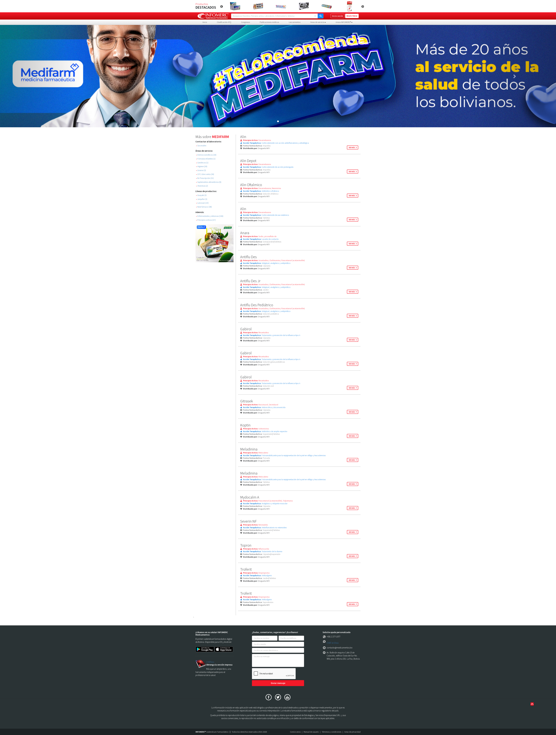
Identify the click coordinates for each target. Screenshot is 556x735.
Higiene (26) (201, 166)
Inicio (205, 22)
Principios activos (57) (206, 220)
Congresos (245, 22)
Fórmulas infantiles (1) (205, 159)
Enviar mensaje (278, 683)
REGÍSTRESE (351, 16)
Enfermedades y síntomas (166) (209, 216)
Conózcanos (295, 732)
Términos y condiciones (331, 732)
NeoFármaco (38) (204, 207)
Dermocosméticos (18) (206, 155)
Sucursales (201, 145)
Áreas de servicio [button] (317, 22)
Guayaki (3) (201, 195)
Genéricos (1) (202, 162)
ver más (352, 147)
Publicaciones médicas (269, 22)
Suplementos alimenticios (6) (208, 182)
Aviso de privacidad (352, 732)
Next (362, 6)
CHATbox (210, 662)
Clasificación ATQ (224, 22)
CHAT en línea (333, 642)
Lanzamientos (294, 22)
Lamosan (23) (202, 203)
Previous (221, 6)
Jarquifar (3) (201, 199)
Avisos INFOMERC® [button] (343, 22)
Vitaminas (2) (202, 186)
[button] (41, 76)
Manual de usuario (311, 732)
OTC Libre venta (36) (205, 174)
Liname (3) (201, 170)
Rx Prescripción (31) (205, 178)
